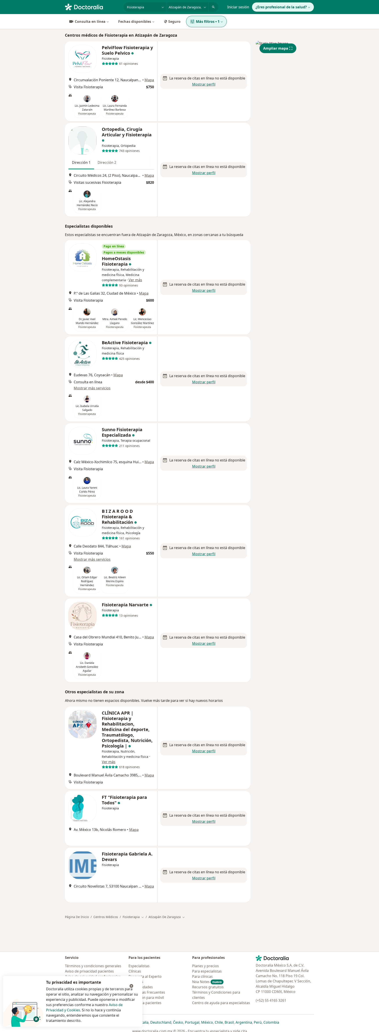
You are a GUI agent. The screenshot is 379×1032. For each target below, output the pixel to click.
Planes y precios (205, 966)
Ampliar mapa (275, 48)
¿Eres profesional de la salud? (281, 7)
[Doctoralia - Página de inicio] (92, 6)
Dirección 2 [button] (107, 162)
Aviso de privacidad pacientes (89, 971)
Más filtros (208, 21)
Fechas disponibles (134, 21)
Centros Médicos (105, 917)
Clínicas (135, 971)
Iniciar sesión (238, 7)
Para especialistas (207, 971)
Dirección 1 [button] (81, 162)
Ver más (135, 279)
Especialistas (139, 966)
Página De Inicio (77, 917)
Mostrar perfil (203, 84)
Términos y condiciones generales (93, 966)
